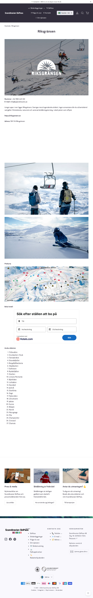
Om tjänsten (34, 543)
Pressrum (72, 538)
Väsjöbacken (13, 366)
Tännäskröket (14, 358)
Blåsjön (12, 407)
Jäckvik (11, 388)
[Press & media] (17, 476)
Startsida (7, 26)
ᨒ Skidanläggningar (35, 8)
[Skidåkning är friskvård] (46, 476)
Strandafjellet (14, 360)
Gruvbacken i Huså (16, 355)
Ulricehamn (13, 399)
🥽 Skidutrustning (36, 546)
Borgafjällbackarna (16, 363)
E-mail (56, 537)
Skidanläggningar (36, 537)
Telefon (57, 533)
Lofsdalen (12, 382)
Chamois (12, 423)
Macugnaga (13, 412)
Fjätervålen (13, 396)
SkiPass (33, 533)
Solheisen (12, 369)
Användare (59, 590)
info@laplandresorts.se (18, 102)
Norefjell (12, 385)
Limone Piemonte (16, 377)
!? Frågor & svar (36, 13)
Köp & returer (50, 590)
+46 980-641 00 (18, 99)
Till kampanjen (69, 502)
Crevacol (12, 421)
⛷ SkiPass (50, 8)
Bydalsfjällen (14, 371)
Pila (10, 415)
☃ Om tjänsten (40, 18)
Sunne (11, 404)
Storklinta (12, 390)
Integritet (41, 590)
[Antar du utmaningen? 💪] (75, 476)
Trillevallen (13, 352)
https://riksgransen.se (13, 116)
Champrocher (14, 418)
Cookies (33, 590)
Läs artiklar (10, 502)
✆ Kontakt (47, 13)
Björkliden (13, 380)
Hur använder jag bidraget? (44, 502)
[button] (65, 13)
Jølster (11, 401)
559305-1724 (80, 536)
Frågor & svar (35, 540)
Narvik (11, 410)
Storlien (12, 374)
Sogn (11, 393)
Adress (57, 540)
